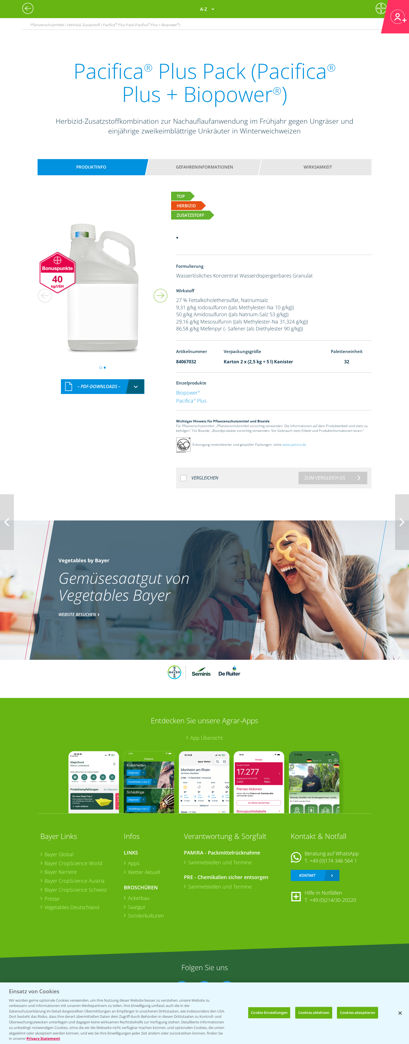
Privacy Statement (43, 1038)
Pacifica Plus (191, 400)
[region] (204, 1013)
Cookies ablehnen (313, 1012)
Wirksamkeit (318, 167)
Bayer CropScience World (73, 863)
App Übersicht (206, 737)
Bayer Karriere (61, 871)
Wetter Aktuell (144, 872)
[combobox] (102, 386)
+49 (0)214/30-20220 (333, 900)
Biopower (188, 392)
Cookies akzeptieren (357, 1012)
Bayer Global (59, 854)
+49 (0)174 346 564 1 (333, 860)
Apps (133, 863)
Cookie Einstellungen (269, 1012)
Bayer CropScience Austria (75, 880)
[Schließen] (400, 1013)
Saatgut (136, 907)
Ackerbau (139, 898)
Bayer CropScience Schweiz (76, 889)
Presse (52, 898)
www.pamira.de (294, 444)
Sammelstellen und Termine (220, 862)
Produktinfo (91, 167)
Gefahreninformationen (204, 167)
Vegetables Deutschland (72, 907)
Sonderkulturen (146, 915)
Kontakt (307, 875)
